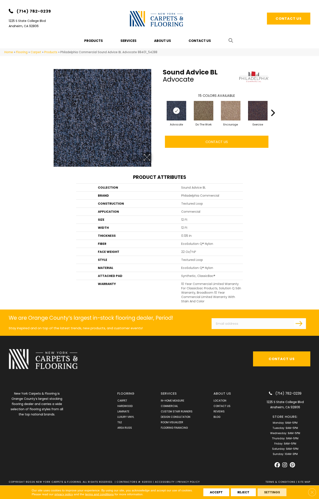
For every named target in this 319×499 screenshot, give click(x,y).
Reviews (219, 411)
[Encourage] (231, 111)
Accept (216, 492)
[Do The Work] (203, 111)
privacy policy (63, 494)
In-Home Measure (172, 400)
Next (273, 106)
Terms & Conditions (280, 482)
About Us (162, 40)
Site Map (304, 482)
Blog (217, 417)
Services (128, 40)
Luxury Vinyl (125, 417)
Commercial (169, 406)
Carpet (36, 52)
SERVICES (169, 393)
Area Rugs (124, 428)
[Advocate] (176, 111)
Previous (160, 106)
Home (8, 52)
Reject (243, 492)
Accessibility (165, 482)
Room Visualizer (172, 422)
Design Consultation (175, 417)
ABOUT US (222, 393)
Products (50, 52)
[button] (231, 40)
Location (220, 400)
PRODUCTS (93, 40)
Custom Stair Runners (176, 411)
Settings (272, 492)
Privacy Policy (189, 482)
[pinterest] (292, 465)
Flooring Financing (174, 428)
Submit (299, 323)
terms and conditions (99, 494)
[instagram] (284, 465)
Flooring (22, 52)
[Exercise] (258, 111)
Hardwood (125, 406)
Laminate (123, 411)
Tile (119, 422)
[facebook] (277, 465)
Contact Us (200, 40)
